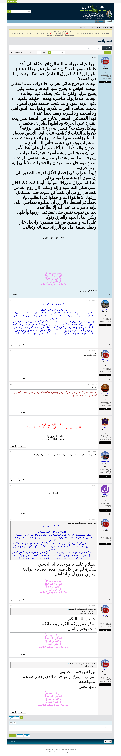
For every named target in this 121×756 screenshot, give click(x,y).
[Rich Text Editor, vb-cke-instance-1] (60, 728)
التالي (11, 718)
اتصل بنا (20, 741)
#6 (11, 452)
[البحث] (9, 11)
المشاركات (107, 47)
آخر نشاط (97, 47)
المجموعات (99, 21)
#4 (11, 384)
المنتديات (109, 21)
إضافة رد (12, 736)
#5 (11, 418)
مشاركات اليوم (108, 24)
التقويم (94, 24)
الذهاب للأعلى (13, 741)
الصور (89, 47)
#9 (11, 605)
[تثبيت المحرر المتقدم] (14, 723)
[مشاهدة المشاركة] (66, 523)
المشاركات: (107, 78)
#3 (11, 350)
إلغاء (27, 736)
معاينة (20, 736)
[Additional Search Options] (12, 11)
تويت (104, 82)
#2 (11, 300)
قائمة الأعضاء (100, 24)
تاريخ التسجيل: (106, 75)
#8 (11, 519)
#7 (11, 485)
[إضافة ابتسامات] (11, 723)
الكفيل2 (109, 741)
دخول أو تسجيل (13, 1)
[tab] (107, 48)
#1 (11, 57)
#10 (11, 660)
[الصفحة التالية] (28, 52)
